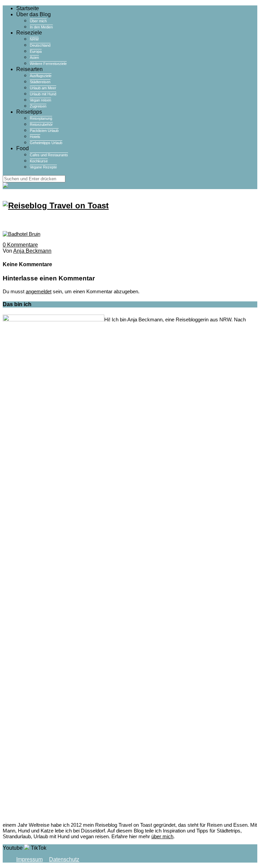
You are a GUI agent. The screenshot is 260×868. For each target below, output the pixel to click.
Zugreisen (38, 106)
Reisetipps (29, 112)
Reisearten (29, 69)
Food (22, 148)
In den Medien (41, 27)
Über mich (38, 21)
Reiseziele (29, 33)
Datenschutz (64, 859)
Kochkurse (39, 161)
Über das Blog (33, 14)
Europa (36, 51)
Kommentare (20, 245)
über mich (162, 836)
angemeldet (38, 291)
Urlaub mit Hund (43, 94)
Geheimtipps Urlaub (46, 143)
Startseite (27, 8)
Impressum (29, 859)
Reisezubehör (41, 124)
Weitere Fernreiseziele (48, 64)
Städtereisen (40, 82)
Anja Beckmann (32, 251)
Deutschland (40, 45)
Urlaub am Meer (43, 88)
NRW (34, 39)
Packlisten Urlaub (44, 131)
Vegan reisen (40, 100)
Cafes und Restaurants (49, 155)
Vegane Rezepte (43, 167)
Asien (34, 57)
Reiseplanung (41, 118)
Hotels (35, 137)
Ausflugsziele (40, 76)
